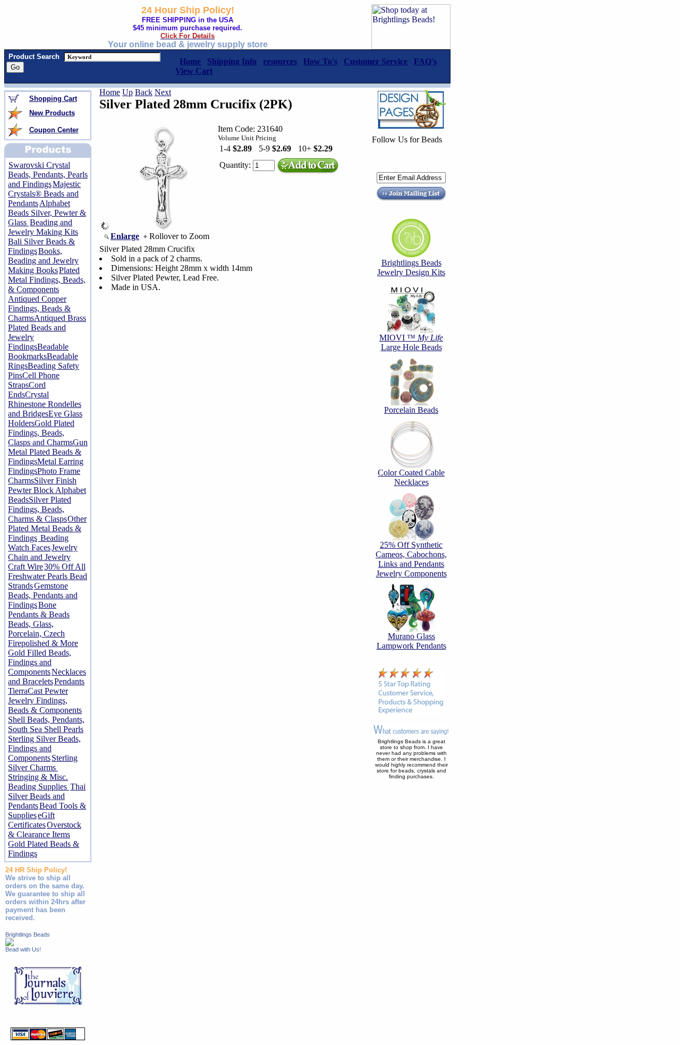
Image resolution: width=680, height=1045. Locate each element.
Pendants (69, 681)
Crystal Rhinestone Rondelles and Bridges (44, 404)
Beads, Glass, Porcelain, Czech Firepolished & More (43, 633)
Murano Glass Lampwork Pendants (411, 641)
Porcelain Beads (411, 409)
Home (109, 92)
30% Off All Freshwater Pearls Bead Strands (47, 576)
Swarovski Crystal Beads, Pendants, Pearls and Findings (48, 174)
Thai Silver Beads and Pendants (47, 796)
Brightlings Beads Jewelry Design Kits (411, 267)
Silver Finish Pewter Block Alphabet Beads (47, 490)
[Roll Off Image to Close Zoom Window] (162, 227)
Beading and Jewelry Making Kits (43, 227)
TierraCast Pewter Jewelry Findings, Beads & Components (45, 700)
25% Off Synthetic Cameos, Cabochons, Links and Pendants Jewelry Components (411, 559)
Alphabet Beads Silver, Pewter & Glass (47, 213)
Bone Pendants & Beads (39, 609)
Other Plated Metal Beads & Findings (47, 528)
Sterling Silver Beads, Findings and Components (44, 748)
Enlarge (124, 236)
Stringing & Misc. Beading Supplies (38, 781)
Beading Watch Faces (38, 542)
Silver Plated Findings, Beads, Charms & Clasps (39, 509)
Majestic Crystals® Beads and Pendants (44, 194)
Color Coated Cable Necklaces (411, 477)
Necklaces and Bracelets (47, 676)
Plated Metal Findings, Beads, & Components (47, 280)
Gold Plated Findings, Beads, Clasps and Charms (41, 433)
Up (127, 92)
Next (163, 92)
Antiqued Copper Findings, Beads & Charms (39, 308)
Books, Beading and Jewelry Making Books (43, 261)
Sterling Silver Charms (43, 762)
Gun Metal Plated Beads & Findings (48, 452)
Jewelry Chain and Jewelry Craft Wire (43, 557)
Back (143, 92)
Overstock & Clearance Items (44, 829)
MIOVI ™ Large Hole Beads (411, 342)
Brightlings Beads (27, 934)
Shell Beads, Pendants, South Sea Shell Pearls (46, 724)
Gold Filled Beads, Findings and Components (39, 662)
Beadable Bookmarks (38, 351)
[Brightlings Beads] (9, 943)
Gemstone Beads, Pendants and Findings (43, 595)
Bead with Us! (23, 949)
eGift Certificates (31, 820)
